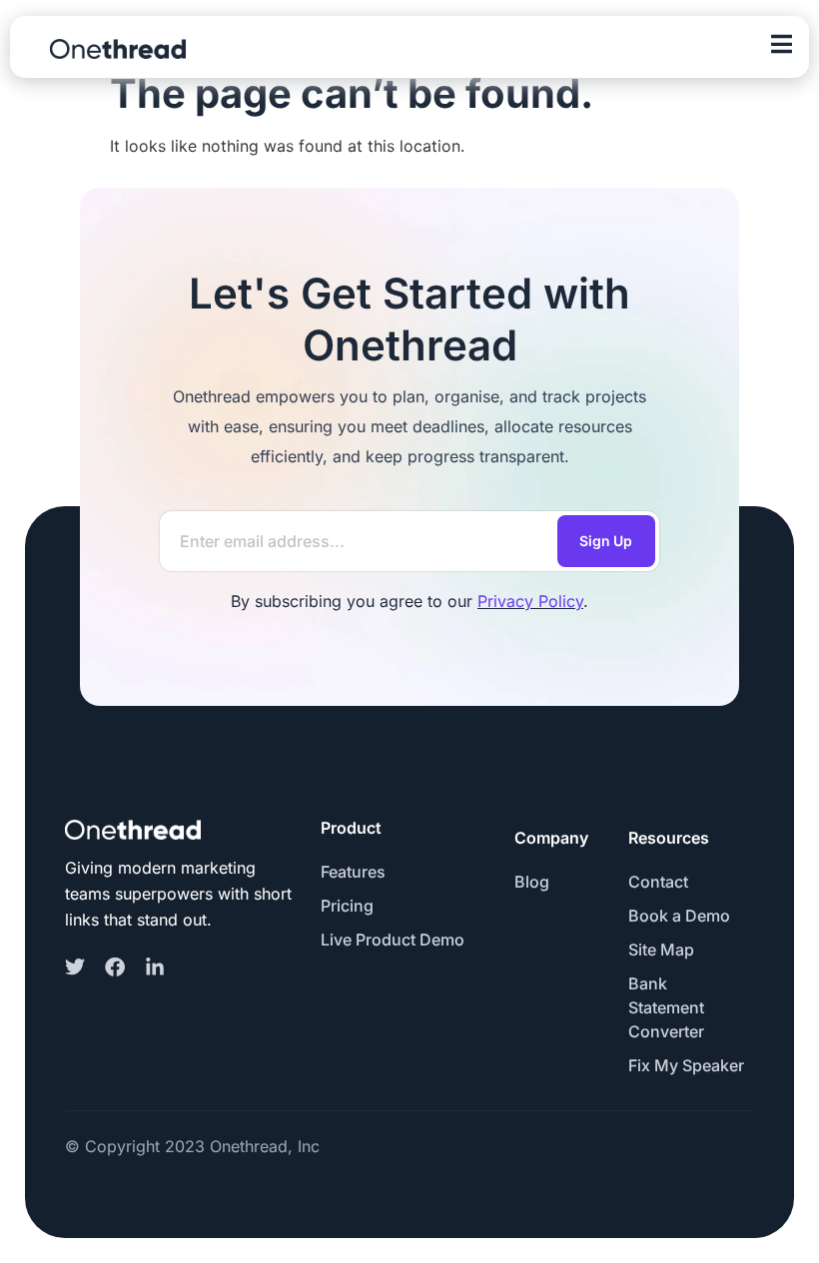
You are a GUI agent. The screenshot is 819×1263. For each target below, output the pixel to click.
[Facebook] (115, 967)
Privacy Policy (530, 601)
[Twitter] (75, 967)
